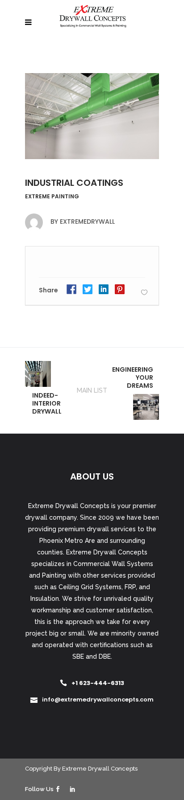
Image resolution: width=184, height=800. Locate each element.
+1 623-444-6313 (97, 683)
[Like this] (144, 292)
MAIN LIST (92, 390)
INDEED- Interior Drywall (47, 403)
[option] (92, 116)
